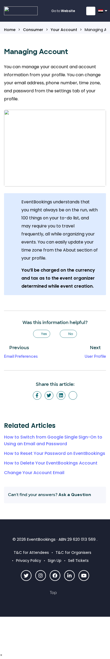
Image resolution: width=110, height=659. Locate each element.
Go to (63, 11)
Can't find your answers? (49, 494)
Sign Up (54, 560)
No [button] (70, 333)
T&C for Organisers (73, 552)
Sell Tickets (78, 560)
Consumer (33, 29)
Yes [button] (44, 333)
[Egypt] (101, 12)
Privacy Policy (28, 560)
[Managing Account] (73, 395)
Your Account (64, 29)
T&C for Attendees (31, 552)
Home (9, 29)
